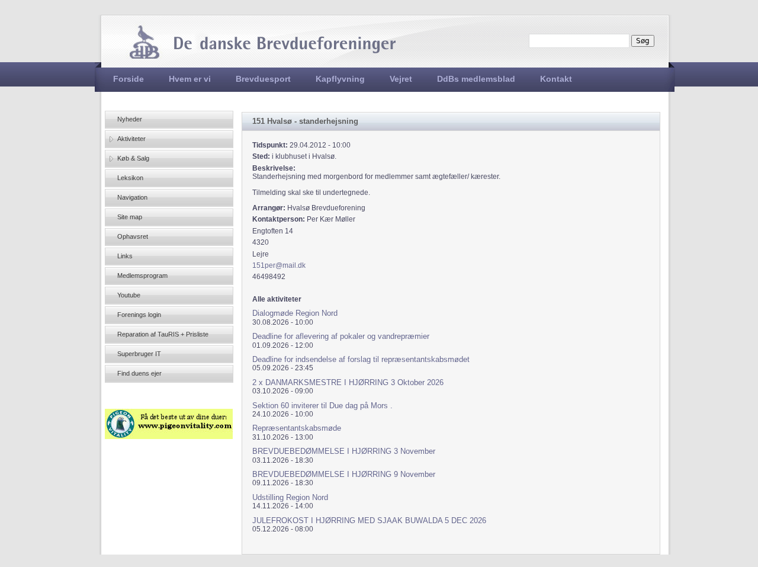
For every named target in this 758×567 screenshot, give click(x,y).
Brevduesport (263, 79)
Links (125, 256)
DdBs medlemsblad (476, 79)
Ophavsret (132, 236)
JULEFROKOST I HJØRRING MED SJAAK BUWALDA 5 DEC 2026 (369, 520)
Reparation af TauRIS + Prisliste (162, 334)
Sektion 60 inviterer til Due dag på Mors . (322, 405)
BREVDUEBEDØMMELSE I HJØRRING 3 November (343, 451)
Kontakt (556, 79)
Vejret (401, 79)
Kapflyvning (340, 79)
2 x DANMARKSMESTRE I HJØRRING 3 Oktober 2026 (348, 382)
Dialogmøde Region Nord (295, 313)
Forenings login (139, 314)
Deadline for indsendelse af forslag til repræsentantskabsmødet (361, 359)
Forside (128, 79)
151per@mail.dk (279, 265)
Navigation (132, 197)
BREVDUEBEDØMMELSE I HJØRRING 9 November (343, 474)
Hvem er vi (190, 79)
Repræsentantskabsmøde (296, 428)
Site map (129, 216)
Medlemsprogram (142, 275)
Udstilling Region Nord (290, 497)
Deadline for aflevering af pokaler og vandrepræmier (340, 336)
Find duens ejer (139, 373)
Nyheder (129, 119)
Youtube (128, 295)
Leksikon (130, 177)
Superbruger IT (139, 353)
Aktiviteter (131, 138)
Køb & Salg (133, 158)
